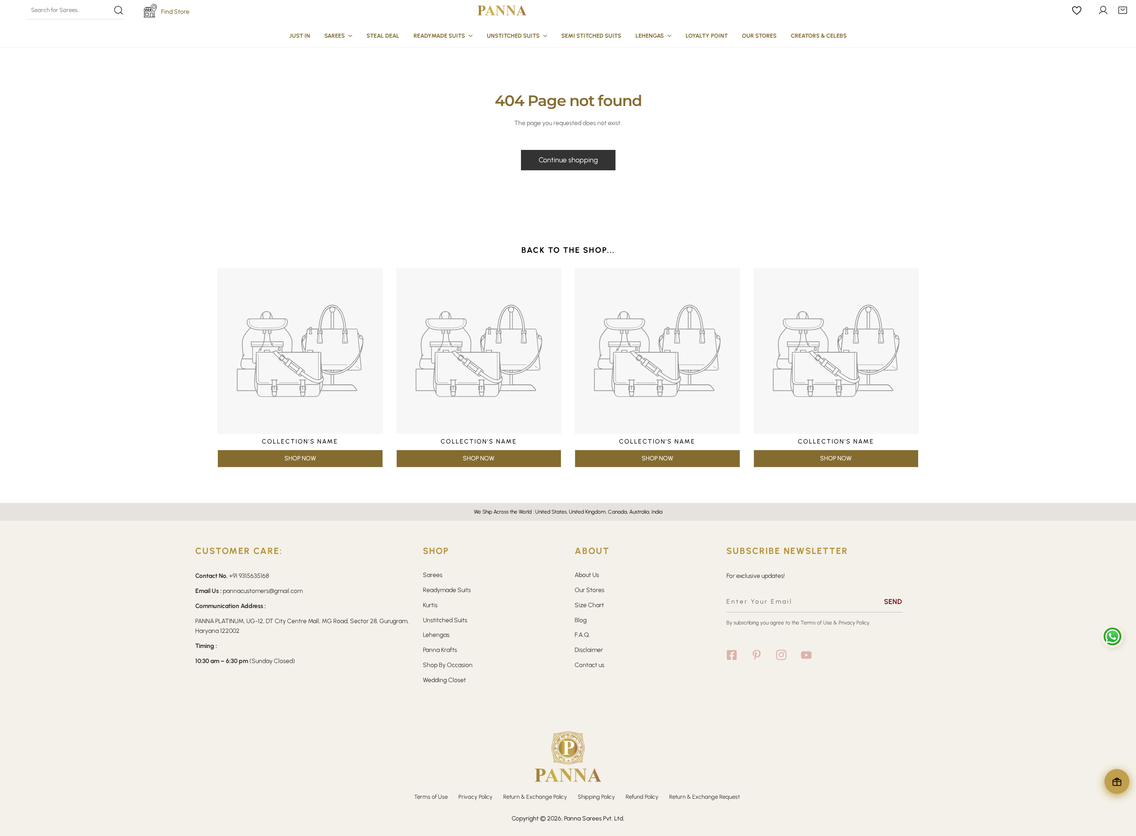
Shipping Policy (596, 796)
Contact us (589, 665)
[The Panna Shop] (501, 10)
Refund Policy (642, 796)
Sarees (432, 575)
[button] (1122, 10)
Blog (581, 620)
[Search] (75, 10)
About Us (587, 575)
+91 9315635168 (249, 576)
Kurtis (430, 605)
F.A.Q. (582, 635)
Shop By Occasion (448, 665)
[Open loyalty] (1116, 781)
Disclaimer (589, 650)
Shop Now (300, 458)
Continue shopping (568, 160)
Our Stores (589, 590)
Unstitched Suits (445, 620)
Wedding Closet (444, 680)
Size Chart (589, 605)
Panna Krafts (440, 650)
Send (893, 601)
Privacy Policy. (854, 623)
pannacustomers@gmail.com (263, 591)
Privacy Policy (475, 796)
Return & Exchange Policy (535, 796)
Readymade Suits (447, 590)
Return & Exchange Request (704, 796)
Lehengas (436, 635)
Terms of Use (816, 623)
